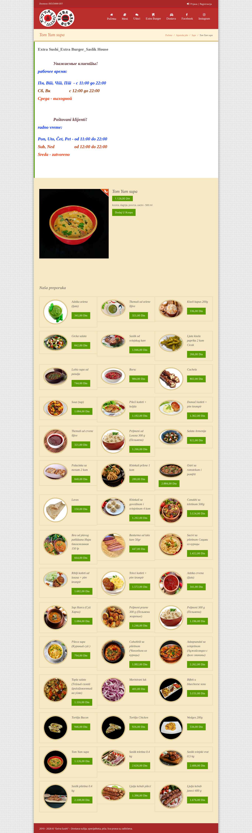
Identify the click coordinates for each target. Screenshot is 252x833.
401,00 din (138, 688)
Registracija (206, 4)
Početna (111, 18)
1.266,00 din (139, 449)
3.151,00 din (197, 693)
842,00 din (80, 345)
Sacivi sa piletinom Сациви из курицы (197, 540)
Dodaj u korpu (124, 212)
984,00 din (138, 378)
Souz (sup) (78, 402)
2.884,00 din (169, 483)
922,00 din (196, 440)
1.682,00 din (82, 591)
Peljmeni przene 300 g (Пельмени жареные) (139, 612)
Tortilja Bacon (80, 717)
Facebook (187, 18)
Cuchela (192, 369)
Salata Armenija (196, 431)
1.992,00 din (139, 664)
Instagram (204, 18)
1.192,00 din (139, 415)
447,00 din (138, 548)
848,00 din (80, 479)
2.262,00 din (197, 664)
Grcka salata (79, 336)
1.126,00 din (82, 761)
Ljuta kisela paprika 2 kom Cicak (195, 340)
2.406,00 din (197, 765)
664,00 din (80, 557)
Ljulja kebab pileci (140, 786)
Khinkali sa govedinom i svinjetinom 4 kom (140, 504)
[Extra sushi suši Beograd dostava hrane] (56, 18)
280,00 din (138, 479)
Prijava (193, 4)
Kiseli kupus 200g (197, 301)
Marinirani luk (137, 679)
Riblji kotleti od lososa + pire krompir (80, 577)
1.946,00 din (139, 349)
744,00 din (80, 383)
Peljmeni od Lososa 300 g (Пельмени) (137, 435)
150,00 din (80, 509)
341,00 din (80, 315)
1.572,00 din (139, 586)
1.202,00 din (139, 517)
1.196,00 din (197, 621)
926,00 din (138, 726)
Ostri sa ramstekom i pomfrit (194, 470)
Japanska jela (182, 35)
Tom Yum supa (80, 751)
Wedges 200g (195, 717)
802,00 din (196, 378)
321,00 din (138, 315)
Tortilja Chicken (138, 717)
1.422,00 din (197, 553)
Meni (125, 18)
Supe (194, 35)
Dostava (171, 18)
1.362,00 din (197, 415)
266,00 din (196, 354)
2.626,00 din (139, 765)
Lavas (75, 499)
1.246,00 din (139, 625)
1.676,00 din (197, 799)
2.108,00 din (82, 799)
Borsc (132, 369)
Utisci (136, 18)
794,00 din (80, 655)
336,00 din (196, 311)
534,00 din (196, 726)
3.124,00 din (197, 513)
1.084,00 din (82, 411)
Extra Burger (153, 18)
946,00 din (80, 726)
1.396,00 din (139, 795)
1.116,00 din (81, 702)
